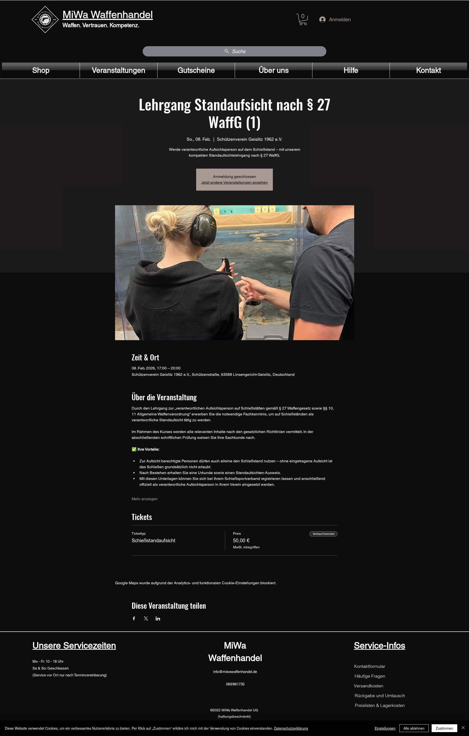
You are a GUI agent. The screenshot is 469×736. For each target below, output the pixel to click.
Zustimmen (444, 728)
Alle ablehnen (414, 728)
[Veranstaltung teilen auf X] (146, 618)
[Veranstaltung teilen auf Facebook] (134, 618)
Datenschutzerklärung (291, 728)
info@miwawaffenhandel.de (235, 672)
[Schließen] (463, 728)
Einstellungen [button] (385, 728)
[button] (303, 19)
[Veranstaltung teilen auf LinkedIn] (158, 618)
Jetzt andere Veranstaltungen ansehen (234, 182)
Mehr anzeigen (145, 499)
